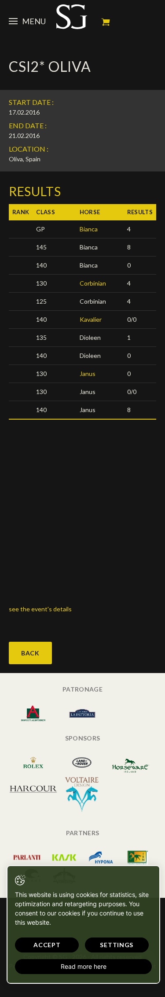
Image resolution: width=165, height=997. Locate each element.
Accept (46, 945)
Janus (87, 373)
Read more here (83, 966)
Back (30, 653)
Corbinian (93, 283)
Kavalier (91, 319)
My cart (105, 22)
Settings (116, 945)
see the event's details (41, 609)
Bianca (89, 229)
